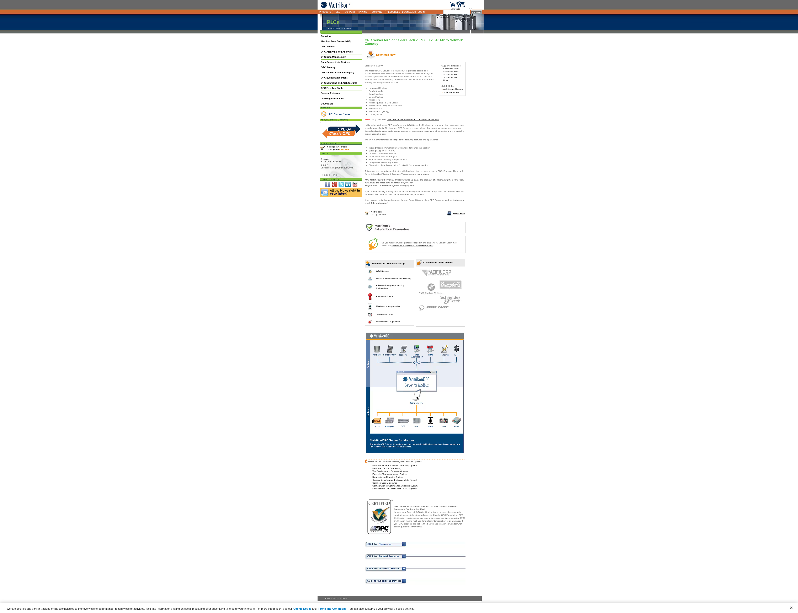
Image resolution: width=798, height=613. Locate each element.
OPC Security (328, 67)
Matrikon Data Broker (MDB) (336, 41)
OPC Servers (328, 46)
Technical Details (451, 92)
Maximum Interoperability (388, 306)
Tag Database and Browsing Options (390, 471)
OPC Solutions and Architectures (339, 83)
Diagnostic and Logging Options (387, 477)
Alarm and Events (384, 296)
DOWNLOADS (409, 12)
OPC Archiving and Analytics (337, 51)
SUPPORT (350, 12)
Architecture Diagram (453, 89)
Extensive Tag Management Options (389, 474)
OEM (338, 12)
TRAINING (362, 12)
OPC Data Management (333, 57)
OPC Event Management (334, 77)
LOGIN (421, 12)
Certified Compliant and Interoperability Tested (394, 480)
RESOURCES (393, 12)
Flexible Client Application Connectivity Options (394, 465)
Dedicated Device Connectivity (386, 468)
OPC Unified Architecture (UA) (337, 72)
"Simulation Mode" (385, 314)
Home (330, 28)
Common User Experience (384, 483)
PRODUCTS (325, 12)
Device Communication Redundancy (393, 279)
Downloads (327, 103)
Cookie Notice (302, 608)
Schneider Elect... (451, 69)
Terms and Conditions (332, 608)
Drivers (338, 28)
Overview (326, 36)
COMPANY (377, 12)
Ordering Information (332, 98)
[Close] (791, 607)
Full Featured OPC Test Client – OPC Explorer (394, 489)
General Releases (330, 93)
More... (446, 80)
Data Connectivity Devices (335, 62)
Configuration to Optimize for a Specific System (394, 486)
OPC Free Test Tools (332, 88)
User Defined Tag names (388, 322)
